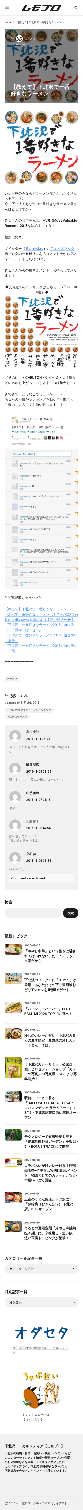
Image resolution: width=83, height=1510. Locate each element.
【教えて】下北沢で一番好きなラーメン (36, 609)
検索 (8, 902)
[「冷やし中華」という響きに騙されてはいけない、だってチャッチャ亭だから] (13, 952)
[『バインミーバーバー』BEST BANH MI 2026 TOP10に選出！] (13, 1010)
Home (8, 22)
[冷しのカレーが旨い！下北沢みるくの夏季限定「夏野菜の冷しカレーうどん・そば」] (13, 1036)
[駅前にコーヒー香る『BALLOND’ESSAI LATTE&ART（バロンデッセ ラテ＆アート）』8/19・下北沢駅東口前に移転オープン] (13, 1099)
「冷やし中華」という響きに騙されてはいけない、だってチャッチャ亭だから (50, 956)
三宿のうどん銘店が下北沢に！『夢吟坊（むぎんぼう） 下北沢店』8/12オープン (48, 1204)
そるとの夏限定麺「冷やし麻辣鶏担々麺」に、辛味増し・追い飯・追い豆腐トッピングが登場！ (50, 1233)
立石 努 (31, 854)
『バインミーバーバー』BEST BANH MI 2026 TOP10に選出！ (48, 1011)
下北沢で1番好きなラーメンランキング (29, 710)
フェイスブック (62, 248)
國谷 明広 (32, 764)
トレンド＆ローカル (36, 1415)
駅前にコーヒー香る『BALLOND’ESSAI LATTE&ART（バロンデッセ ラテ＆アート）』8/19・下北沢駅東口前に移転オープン (50, 1107)
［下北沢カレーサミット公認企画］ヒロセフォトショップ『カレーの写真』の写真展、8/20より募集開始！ (50, 1071)
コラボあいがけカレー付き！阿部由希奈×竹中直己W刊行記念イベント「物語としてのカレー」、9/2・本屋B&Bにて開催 (51, 1173)
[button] (7, 7)
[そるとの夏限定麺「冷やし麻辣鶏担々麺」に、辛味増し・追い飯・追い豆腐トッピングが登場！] (13, 1229)
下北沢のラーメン (17, 716)
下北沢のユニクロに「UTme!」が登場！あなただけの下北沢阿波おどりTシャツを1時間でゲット (50, 984)
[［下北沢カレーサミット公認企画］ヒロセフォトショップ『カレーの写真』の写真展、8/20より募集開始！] (13, 1067)
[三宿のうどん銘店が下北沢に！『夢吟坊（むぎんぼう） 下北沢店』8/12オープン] (13, 1200)
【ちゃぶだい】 (33, 1419)
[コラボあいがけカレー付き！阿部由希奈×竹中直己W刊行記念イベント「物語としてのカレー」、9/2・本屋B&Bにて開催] (13, 1166)
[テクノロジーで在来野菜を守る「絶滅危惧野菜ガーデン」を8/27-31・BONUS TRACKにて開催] (13, 1137)
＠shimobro (34, 248)
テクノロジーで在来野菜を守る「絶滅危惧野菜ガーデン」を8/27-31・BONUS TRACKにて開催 (51, 1141)
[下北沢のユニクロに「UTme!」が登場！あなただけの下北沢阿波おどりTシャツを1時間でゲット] (13, 981)
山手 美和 (32, 793)
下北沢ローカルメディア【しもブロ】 (34, 1446)
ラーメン (12, 678)
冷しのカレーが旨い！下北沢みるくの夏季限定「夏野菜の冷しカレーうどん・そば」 (50, 1040)
